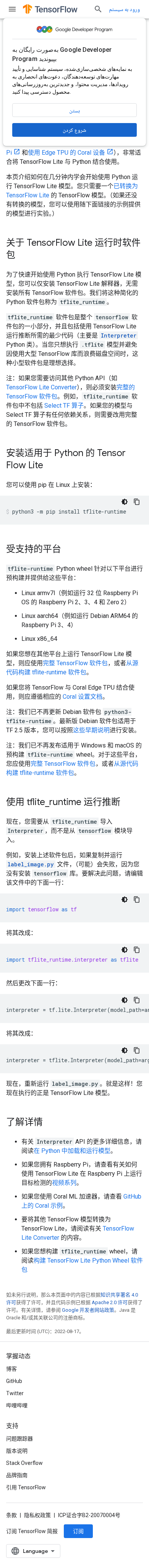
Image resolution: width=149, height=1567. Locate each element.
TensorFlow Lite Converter (41, 387)
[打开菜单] (12, 9)
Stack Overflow (24, 1463)
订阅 (78, 1531)
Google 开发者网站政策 (88, 1310)
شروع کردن (74, 129)
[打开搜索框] (98, 9)
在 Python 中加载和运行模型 (72, 1150)
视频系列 (64, 1182)
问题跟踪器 (19, 1439)
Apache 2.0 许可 (110, 1302)
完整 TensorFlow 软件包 (75, 663)
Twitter (15, 1393)
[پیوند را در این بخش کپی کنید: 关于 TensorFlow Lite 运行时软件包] (23, 255)
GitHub (14, 1381)
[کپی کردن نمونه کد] (137, 502)
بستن (74, 110)
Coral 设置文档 (82, 696)
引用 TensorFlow (26, 1487)
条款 (11, 1515)
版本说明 (17, 1451)
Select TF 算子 (64, 405)
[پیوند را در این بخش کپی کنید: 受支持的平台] (68, 549)
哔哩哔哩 (17, 1405)
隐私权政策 (37, 1515)
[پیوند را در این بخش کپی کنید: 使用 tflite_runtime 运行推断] (128, 802)
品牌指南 (17, 1475)
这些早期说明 (91, 730)
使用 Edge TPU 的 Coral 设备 (66, 152)
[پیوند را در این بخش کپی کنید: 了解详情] (50, 1122)
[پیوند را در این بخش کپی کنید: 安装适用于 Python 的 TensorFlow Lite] (50, 466)
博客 (11, 1369)
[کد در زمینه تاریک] (124, 502)
